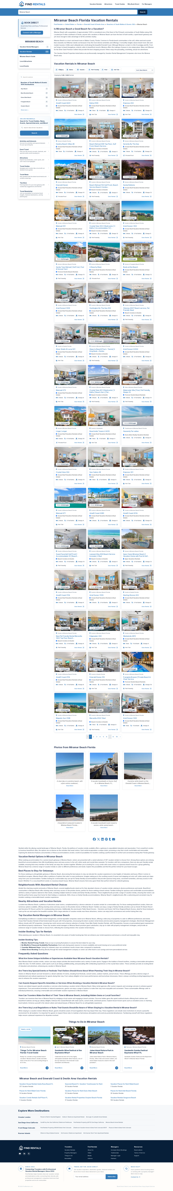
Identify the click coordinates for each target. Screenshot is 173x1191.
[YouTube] (20, 1153)
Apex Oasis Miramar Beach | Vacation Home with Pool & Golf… (136, 555)
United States (70, 24)
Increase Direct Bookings (119, 1150)
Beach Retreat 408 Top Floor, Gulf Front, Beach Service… (103, 145)
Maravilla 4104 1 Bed (98, 718)
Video (89, 1153)
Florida (79, 24)
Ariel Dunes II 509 (63, 308)
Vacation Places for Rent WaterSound (125, 1084)
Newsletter (68, 1158)
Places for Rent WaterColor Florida (32, 1091)
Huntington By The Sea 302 (100, 308)
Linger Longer (61, 431)
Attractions (108, 4)
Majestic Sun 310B (63, 718)
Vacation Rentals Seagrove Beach (123, 1098)
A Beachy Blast (95, 267)
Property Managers (71, 1153)
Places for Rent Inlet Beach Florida (123, 1091)
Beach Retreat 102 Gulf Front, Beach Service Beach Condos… (104, 186)
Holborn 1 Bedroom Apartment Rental (73, 1117)
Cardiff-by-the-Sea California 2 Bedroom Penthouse (56, 1122)
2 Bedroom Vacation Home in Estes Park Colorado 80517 (90, 1127)
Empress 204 (128, 103)
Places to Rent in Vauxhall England (50, 1117)
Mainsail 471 (61, 513)
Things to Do (69, 1155)
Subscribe (112, 1177)
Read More (69, 785)
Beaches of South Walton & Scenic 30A (121, 24)
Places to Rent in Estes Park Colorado (120, 1127)
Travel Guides (120, 4)
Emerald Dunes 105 (97, 677)
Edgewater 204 (96, 636)
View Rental (78, 114)
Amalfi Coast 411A (63, 677)
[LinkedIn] (24, 1153)
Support (136, 1155)
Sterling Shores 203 (131, 595)
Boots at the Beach (130, 267)
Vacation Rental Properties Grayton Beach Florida (83, 1098)
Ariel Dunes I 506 (130, 718)
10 (117, 737)
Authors (90, 1158)
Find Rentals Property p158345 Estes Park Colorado (55, 1127)
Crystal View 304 (62, 472)
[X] (29, 1153)
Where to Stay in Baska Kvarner (49, 1133)
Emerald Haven (62, 185)
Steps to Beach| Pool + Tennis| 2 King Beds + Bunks (102, 350)
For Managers (147, 4)
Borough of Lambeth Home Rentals (96, 1117)
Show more (24, 110)
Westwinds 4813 (129, 636)
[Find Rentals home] (32, 4)
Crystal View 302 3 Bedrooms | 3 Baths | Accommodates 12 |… (102, 227)
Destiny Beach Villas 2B (65, 144)
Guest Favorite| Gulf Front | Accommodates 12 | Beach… (67, 555)
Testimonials (115, 1153)
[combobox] (77, 12)
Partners (113, 1158)
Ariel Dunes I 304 (130, 226)
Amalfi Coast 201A (130, 513)
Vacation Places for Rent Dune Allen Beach (81, 1091)
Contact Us (134, 1177)
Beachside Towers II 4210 (100, 431)
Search (34, 133)
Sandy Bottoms (129, 185)
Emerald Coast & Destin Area (94, 24)
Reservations (138, 1150)
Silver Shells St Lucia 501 (65, 349)
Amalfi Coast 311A (63, 595)
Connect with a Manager (32, 33)
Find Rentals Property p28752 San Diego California (89, 1122)
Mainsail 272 (61, 390)
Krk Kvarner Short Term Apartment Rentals (96, 1133)
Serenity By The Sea (131, 144)
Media (90, 1155)
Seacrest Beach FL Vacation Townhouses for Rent (83, 1084)
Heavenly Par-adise (131, 431)
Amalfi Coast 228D (97, 513)
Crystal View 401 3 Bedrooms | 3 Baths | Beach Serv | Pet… (102, 391)
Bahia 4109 (94, 103)
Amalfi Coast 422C (63, 103)
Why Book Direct (133, 4)
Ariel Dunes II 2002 (130, 349)
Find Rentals (58, 24)
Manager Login (115, 1155)
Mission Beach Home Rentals (114, 1122)
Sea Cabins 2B (95, 472)
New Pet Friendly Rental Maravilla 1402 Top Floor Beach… (69, 637)
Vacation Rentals (96, 4)
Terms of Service (139, 1153)
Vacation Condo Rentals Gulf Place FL (33, 1098)
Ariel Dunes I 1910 (97, 595)
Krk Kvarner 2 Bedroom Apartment (71, 1133)
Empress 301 (128, 472)
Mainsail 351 (61, 226)
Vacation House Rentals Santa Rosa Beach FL (36, 1084)
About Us (90, 1150)
